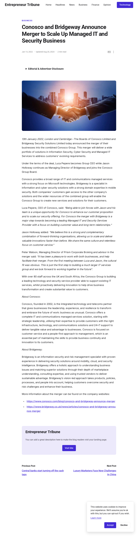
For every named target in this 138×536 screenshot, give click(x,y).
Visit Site (69, 448)
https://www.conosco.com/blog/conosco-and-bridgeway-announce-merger (71, 401)
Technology (125, 5)
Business (83, 5)
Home (48, 5)
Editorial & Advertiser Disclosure (46, 68)
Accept (110, 525)
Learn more (96, 518)
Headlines (60, 5)
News (72, 5)
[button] (113, 52)
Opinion (107, 5)
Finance (95, 5)
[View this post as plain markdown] (109, 52)
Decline (124, 525)
